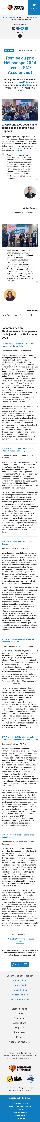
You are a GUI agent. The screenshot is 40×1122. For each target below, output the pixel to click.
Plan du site (21, 1119)
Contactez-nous (20, 1112)
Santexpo (28, 85)
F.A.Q (21, 1109)
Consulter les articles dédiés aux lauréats (21, 940)
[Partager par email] (14, 28)
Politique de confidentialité (21, 1106)
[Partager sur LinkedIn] (26, 28)
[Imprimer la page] (20, 36)
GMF (20, 151)
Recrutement (20, 1116)
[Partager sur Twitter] (22, 28)
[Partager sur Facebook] (18, 28)
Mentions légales (21, 1103)
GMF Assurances (28, 82)
